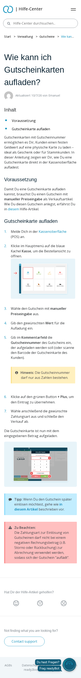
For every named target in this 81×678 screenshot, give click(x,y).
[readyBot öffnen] (69, 664)
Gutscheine (47, 36)
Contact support (24, 641)
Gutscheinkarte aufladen (31, 129)
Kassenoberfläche (52, 231)
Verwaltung (25, 36)
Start (7, 36)
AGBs (9, 665)
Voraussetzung (24, 120)
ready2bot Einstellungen (40, 670)
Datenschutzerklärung (37, 665)
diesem (13, 209)
